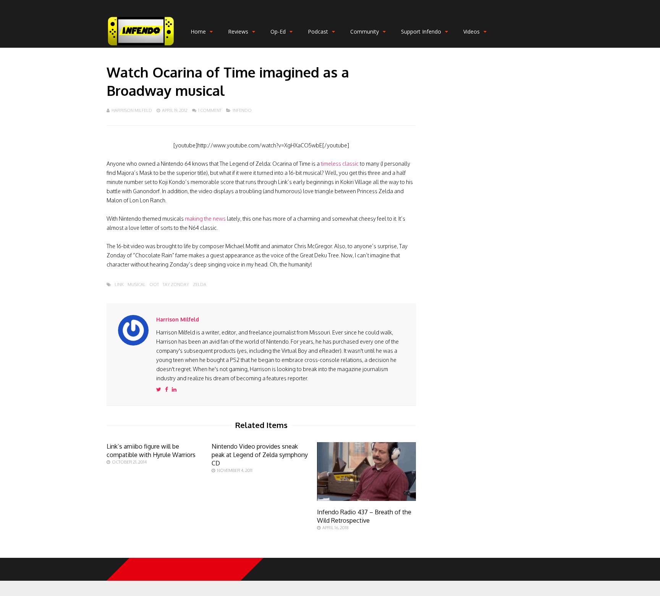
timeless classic (340, 163)
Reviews (238, 31)
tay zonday (176, 285)
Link (119, 285)
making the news (205, 218)
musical (137, 285)
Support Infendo (421, 31)
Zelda (199, 285)
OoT (154, 285)
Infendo (242, 110)
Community (364, 31)
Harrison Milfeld (132, 110)
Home (198, 31)
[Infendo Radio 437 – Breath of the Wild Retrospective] (366, 499)
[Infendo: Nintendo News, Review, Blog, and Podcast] (141, 46)
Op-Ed (278, 31)
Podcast (318, 31)
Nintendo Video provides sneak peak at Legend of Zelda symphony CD (260, 455)
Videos (471, 31)
